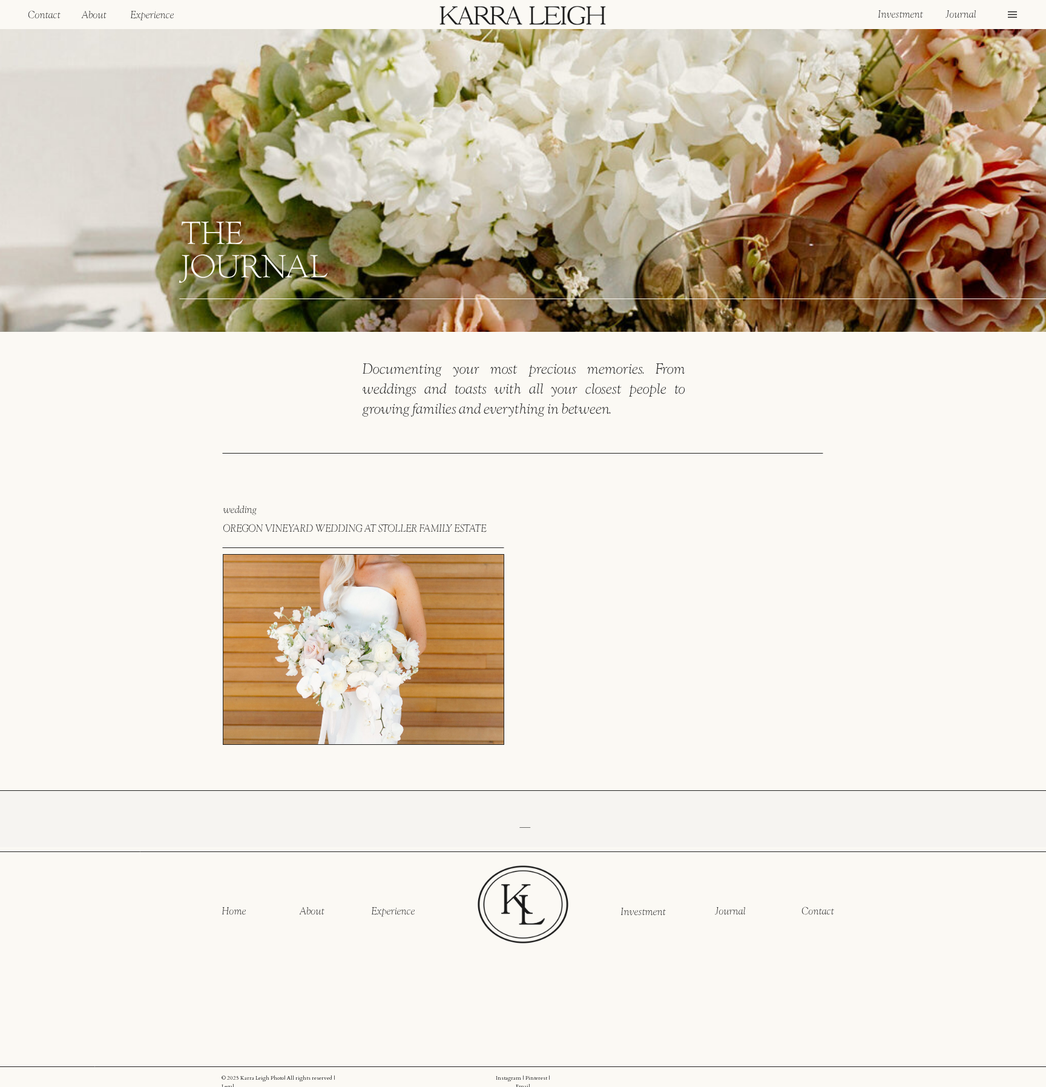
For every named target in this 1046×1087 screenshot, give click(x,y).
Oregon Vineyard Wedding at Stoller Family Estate (354, 528)
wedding (239, 509)
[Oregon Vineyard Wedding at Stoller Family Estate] (363, 649)
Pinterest (536, 1078)
